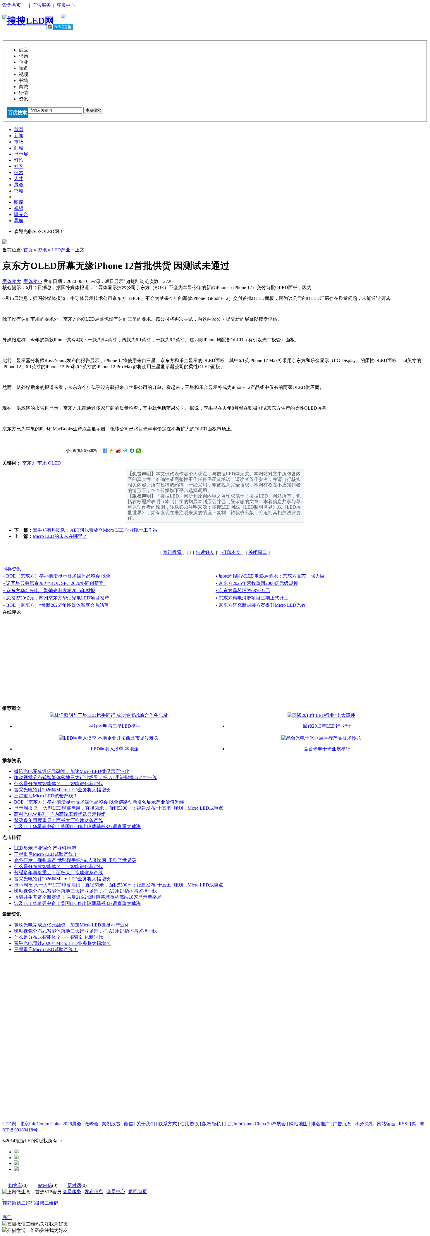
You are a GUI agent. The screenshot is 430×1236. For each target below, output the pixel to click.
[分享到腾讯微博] (125, 450)
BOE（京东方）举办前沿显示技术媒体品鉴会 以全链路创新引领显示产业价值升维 (99, 801)
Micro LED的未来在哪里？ (60, 536)
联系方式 (167, 1123)
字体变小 (32, 281)
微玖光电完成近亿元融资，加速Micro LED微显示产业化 (71, 771)
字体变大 (11, 281)
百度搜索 (17, 112)
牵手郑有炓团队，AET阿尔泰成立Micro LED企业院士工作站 (95, 530)
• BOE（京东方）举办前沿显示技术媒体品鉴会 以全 (57, 575)
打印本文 (231, 552)
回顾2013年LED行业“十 (327, 726)
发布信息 (94, 1191)
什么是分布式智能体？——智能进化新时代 (58, 783)
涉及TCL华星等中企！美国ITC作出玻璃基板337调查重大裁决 (77, 826)
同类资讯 (11, 568)
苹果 (42, 462)
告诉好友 (205, 552)
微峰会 (92, 1123)
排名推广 (320, 1123)
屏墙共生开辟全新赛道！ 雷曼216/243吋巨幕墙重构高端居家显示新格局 (87, 897)
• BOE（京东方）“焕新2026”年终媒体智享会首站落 (56, 605)
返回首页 (137, 1191)
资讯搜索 (172, 552)
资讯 (42, 249)
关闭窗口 (257, 552)
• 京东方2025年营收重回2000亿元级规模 (257, 583)
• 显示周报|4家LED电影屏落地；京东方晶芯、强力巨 (270, 575)
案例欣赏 (111, 1123)
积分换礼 (364, 1123)
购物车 (15, 1185)
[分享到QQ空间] (111, 450)
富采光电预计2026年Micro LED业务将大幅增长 (62, 789)
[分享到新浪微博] (118, 450)
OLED (54, 462)
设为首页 (11, 5)
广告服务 (41, 5)
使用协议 (189, 1123)
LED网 (9, 1123)
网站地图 (298, 1123)
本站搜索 (93, 110)
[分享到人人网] (132, 450)
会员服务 (72, 1191)
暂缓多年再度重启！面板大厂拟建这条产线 (58, 820)
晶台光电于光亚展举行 (327, 748)
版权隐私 (211, 1123)
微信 (128, 1123)
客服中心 (65, 5)
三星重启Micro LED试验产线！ (46, 795)
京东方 (29, 462)
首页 (28, 249)
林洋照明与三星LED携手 (114, 726)
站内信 (45, 1185)
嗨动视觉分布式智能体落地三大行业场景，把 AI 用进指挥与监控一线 (85, 777)
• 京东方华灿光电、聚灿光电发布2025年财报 (49, 590)
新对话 (74, 1185)
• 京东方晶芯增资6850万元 (243, 590)
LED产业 (60, 249)
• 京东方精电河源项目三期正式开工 (252, 597)
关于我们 (145, 1123)
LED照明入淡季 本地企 (115, 748)
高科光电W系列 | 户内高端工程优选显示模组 (60, 814)
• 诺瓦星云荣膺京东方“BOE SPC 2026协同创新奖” (54, 583)
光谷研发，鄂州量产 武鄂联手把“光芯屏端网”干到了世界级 (75, 860)
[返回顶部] (3, 1197)
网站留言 (386, 1123)
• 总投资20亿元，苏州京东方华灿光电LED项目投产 (56, 597)
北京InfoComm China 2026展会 (50, 1123)
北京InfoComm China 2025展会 (255, 1123)
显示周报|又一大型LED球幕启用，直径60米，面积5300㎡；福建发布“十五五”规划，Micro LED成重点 (118, 808)
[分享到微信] (138, 450)
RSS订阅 (408, 1123)
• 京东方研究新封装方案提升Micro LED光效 (261, 605)
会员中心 (115, 1191)
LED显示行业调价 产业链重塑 (45, 848)
